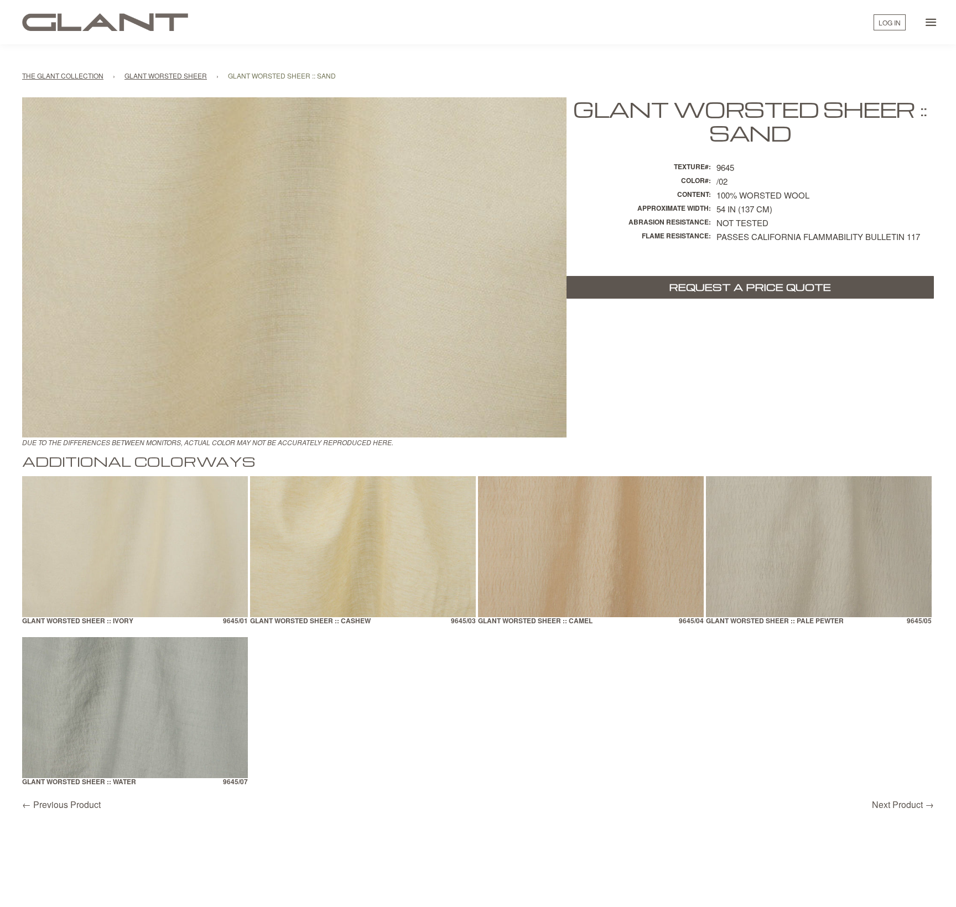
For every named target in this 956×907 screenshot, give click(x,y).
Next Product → (903, 804)
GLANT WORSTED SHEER (165, 75)
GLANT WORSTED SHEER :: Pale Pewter (775, 621)
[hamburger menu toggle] (931, 22)
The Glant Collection (62, 75)
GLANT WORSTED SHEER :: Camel (535, 621)
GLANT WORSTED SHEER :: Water (79, 782)
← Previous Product (61, 804)
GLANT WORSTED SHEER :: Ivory (77, 621)
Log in (890, 22)
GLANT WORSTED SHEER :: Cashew (310, 621)
